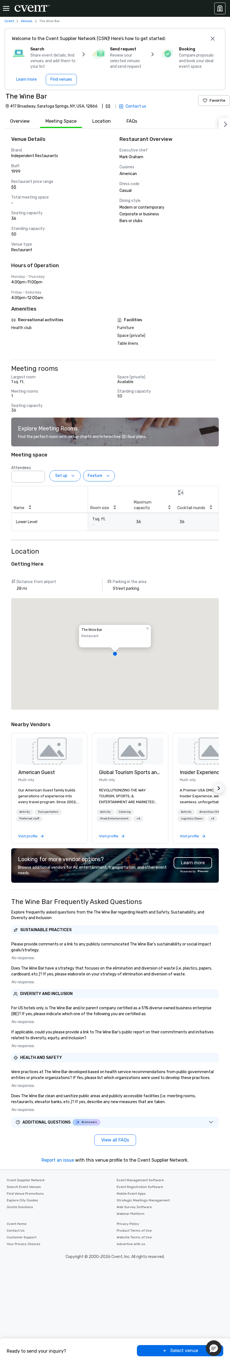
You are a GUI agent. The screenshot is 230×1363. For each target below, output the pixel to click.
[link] (49, 751)
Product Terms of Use (134, 1230)
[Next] (224, 123)
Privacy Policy (128, 1224)
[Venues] (220, 8)
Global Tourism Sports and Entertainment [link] (130, 772)
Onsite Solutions (20, 1207)
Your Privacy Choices (23, 1244)
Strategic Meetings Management (143, 1200)
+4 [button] (138, 818)
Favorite (217, 100)
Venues (27, 21)
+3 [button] (212, 818)
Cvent (9, 21)
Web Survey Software (134, 1207)
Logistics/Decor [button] (192, 818)
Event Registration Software (140, 1187)
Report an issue (58, 1160)
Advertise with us (131, 1244)
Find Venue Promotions (25, 1194)
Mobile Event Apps (131, 1194)
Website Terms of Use (134, 1237)
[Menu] (6, 8)
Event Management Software (140, 1180)
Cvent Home (16, 1224)
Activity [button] (24, 812)
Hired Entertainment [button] (114, 818)
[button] (39, 475)
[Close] (212, 38)
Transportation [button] (48, 812)
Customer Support (21, 1237)
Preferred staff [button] (29, 818)
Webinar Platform (130, 1214)
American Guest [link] (36, 772)
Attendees (21, 467)
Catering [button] (125, 812)
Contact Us (16, 1230)
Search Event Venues (24, 1187)
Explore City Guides (22, 1200)
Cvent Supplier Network (26, 1180)
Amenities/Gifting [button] (212, 812)
